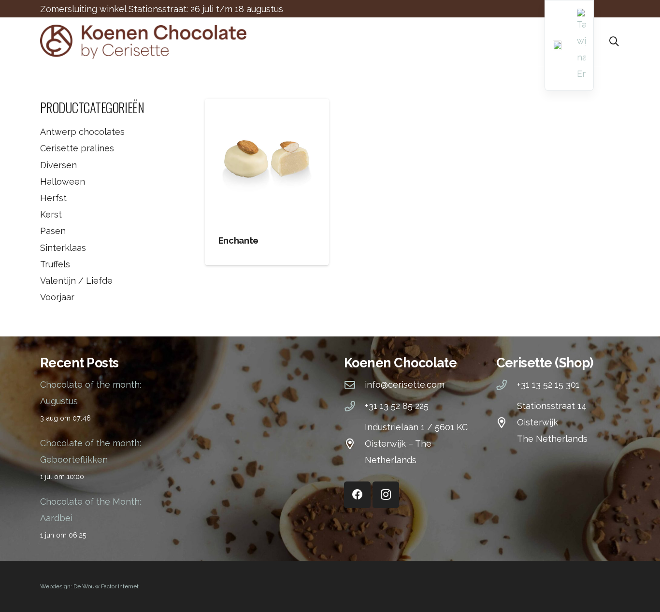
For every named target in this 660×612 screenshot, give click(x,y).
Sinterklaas (63, 248)
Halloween (62, 181)
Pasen (53, 231)
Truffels (55, 264)
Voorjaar (57, 297)
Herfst (53, 198)
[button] (614, 41)
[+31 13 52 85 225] (354, 406)
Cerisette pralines (77, 148)
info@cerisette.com (405, 384)
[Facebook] (357, 494)
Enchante (238, 240)
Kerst (51, 214)
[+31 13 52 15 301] (506, 385)
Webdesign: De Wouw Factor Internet (89, 586)
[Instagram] (386, 494)
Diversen (58, 165)
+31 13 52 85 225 (397, 406)
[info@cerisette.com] (354, 385)
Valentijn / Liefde (76, 281)
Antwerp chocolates (82, 132)
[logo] (143, 42)
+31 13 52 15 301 (548, 384)
